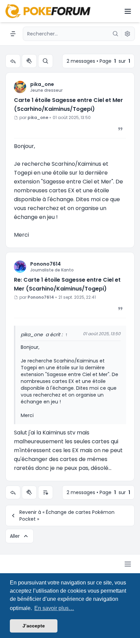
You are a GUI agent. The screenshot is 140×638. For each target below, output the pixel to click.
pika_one (42, 84)
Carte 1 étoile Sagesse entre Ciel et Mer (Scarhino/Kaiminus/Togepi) (68, 104)
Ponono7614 (45, 264)
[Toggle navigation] (128, 11)
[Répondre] (12, 61)
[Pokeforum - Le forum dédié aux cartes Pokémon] (47, 11)
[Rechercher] (115, 34)
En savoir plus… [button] (54, 608)
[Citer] (120, 129)
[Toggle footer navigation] (128, 564)
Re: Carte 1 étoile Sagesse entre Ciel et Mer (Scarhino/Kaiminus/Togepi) (67, 284)
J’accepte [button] (33, 625)
